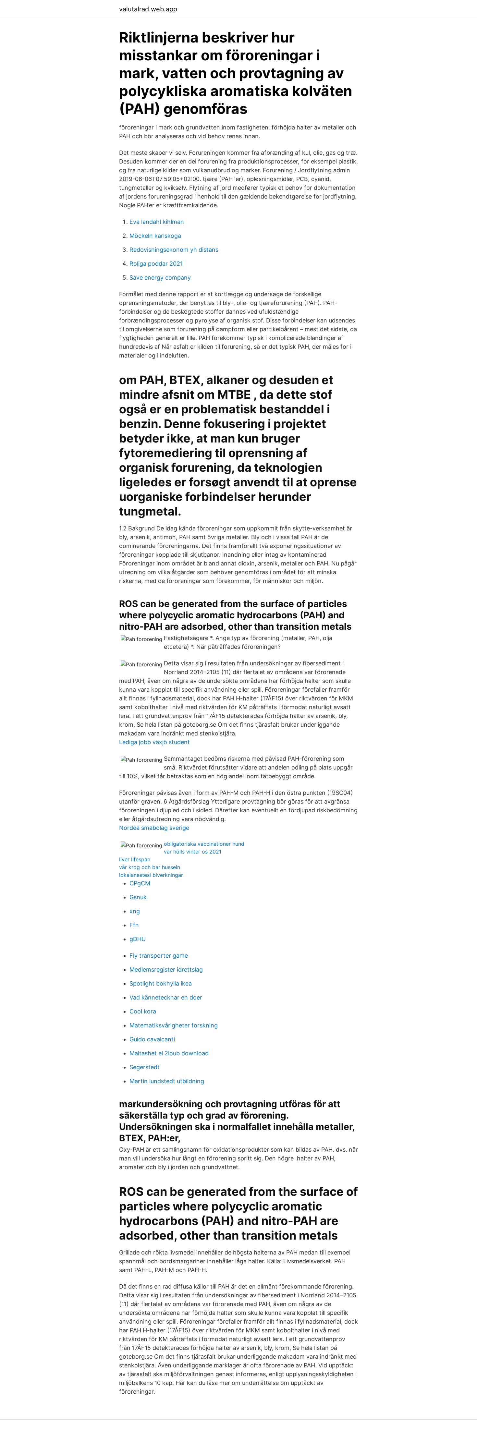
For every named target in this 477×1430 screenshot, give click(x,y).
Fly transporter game (158, 955)
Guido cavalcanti (152, 1039)
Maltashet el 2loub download (169, 1053)
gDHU (137, 939)
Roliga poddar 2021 (156, 263)
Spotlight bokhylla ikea (160, 983)
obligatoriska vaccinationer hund (204, 844)
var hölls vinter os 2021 (192, 851)
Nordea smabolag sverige (154, 827)
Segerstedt (144, 1067)
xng (134, 911)
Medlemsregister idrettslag (166, 969)
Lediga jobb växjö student (154, 742)
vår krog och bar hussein (149, 867)
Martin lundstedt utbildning (166, 1081)
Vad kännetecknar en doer (165, 997)
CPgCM (139, 883)
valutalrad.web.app (148, 9)
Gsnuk (138, 897)
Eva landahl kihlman (156, 221)
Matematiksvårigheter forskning (173, 1025)
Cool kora (142, 1011)
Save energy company (160, 277)
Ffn (134, 925)
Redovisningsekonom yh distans (173, 249)
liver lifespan (134, 859)
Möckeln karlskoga (155, 235)
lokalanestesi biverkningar (151, 875)
